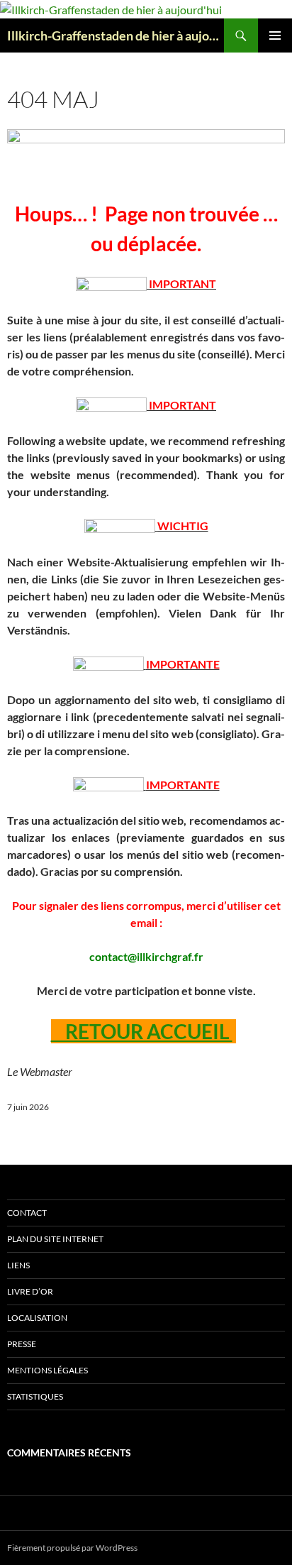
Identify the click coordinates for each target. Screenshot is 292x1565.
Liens (18, 1265)
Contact (27, 1212)
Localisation (37, 1317)
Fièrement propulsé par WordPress (72, 1547)
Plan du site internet (55, 1239)
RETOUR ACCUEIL (141, 1031)
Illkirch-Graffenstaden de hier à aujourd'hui (115, 35)
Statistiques (35, 1396)
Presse (21, 1344)
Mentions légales (47, 1370)
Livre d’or (30, 1291)
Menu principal (275, 35)
